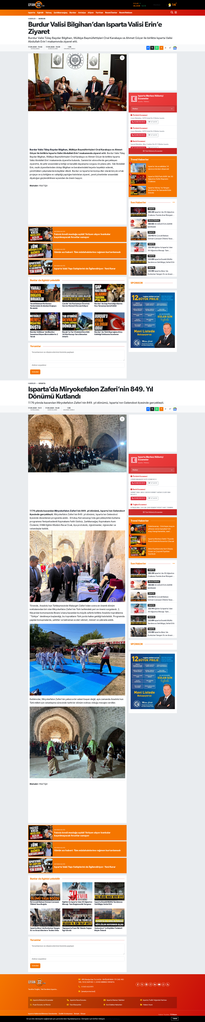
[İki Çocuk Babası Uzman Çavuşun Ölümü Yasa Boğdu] (45, 891)
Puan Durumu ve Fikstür (42, 1005)
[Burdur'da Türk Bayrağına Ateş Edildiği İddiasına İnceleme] (109, 321)
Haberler (32, 19)
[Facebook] (138, 984)
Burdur (73, 13)
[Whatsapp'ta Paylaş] (157, 48)
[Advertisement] (77, 129)
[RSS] (168, 984)
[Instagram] (151, 984)
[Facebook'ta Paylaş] (148, 48)
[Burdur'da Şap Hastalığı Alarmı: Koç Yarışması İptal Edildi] (109, 293)
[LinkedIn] (155, 984)
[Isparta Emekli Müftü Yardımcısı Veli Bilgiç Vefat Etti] (109, 891)
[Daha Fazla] (161, 48)
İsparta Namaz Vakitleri (115, 1000)
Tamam (174, 1018)
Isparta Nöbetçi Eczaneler (43, 1000)
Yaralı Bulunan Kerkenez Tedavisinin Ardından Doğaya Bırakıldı (43, 306)
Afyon (91, 13)
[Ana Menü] (175, 12)
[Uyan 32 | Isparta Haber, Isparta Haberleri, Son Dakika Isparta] (36, 4)
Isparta (31, 13)
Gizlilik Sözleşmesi (66, 1014)
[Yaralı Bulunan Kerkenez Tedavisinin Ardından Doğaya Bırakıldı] (45, 293)
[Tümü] (174, 203)
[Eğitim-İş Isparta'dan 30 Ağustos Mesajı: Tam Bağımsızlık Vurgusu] (77, 891)
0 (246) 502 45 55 (139, 122)
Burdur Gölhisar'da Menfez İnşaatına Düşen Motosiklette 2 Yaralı (44, 334)
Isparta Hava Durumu (78, 1000)
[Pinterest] (146, 984)
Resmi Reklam (125, 13)
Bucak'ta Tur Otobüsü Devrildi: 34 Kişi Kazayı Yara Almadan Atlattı (76, 334)
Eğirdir (40, 13)
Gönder (35, 372)
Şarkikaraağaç (61, 13)
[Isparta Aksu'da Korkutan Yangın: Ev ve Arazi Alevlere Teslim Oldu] (45, 917)
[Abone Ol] (175, 48)
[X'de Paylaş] (152, 48)
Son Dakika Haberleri (114, 1005)
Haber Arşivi (148, 1005)
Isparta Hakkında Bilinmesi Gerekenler (42, 1014)
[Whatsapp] (163, 984)
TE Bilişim (173, 1014)
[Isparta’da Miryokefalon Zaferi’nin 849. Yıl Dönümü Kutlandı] (77, 443)
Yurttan (99, 13)
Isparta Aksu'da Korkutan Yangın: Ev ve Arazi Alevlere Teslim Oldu (160, 273)
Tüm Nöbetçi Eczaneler (154, 151)
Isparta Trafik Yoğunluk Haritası (155, 1000)
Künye (83, 1014)
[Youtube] (159, 984)
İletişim (76, 1014)
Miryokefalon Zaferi (65, 511)
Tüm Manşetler (75, 1005)
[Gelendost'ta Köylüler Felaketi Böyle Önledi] (109, 917)
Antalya (82, 13)
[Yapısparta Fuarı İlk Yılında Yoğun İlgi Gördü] (77, 917)
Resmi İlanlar (111, 13)
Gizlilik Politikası (113, 1019)
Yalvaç (49, 13)
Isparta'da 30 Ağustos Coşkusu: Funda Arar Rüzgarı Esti (161, 214)
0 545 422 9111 (87, 987)
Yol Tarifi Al (153, 122)
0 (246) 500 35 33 (139, 498)
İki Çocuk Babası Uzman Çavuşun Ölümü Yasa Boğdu (160, 237)
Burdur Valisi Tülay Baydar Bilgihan (49, 150)
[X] (142, 984)
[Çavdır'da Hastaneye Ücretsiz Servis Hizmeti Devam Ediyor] (77, 293)
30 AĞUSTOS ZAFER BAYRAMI (160, 225)
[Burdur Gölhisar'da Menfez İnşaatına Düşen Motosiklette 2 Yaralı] (45, 321)
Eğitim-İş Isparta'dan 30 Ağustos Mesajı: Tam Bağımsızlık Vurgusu (160, 249)
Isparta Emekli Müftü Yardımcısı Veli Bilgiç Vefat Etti (161, 260)
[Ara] (172, 12)
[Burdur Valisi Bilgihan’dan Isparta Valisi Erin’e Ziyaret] (77, 82)
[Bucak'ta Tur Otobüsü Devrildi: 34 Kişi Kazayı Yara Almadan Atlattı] (77, 321)
